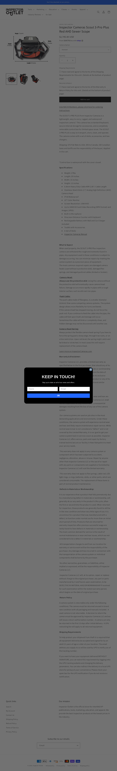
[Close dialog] (91, 369)
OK (58, 396)
